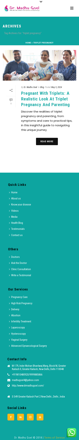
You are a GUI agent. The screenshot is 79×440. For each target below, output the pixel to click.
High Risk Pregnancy (21, 303)
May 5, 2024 (56, 87)
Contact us (17, 235)
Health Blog (17, 222)
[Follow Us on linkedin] (20, 417)
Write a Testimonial (21, 275)
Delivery (15, 309)
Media (14, 216)
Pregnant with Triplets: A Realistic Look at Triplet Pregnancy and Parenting (45, 99)
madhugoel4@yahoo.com (25, 380)
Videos (15, 210)
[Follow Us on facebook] (10, 417)
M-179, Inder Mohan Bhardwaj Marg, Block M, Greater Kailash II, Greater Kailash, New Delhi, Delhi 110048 (39, 367)
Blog (42, 87)
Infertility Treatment (21, 321)
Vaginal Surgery (19, 339)
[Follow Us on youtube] (40, 417)
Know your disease (21, 204)
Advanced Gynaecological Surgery (29, 345)
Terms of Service (54, 437)
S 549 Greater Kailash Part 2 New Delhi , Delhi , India (38, 396)
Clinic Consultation (21, 269)
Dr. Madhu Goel (30, 87)
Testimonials (18, 228)
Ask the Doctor (19, 263)
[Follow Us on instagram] (30, 417)
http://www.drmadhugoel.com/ (28, 385)
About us (16, 198)
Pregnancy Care (19, 297)
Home (28, 43)
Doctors (15, 256)
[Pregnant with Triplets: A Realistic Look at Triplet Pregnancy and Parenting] (39, 65)
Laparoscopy (18, 327)
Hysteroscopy (18, 333)
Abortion (15, 315)
